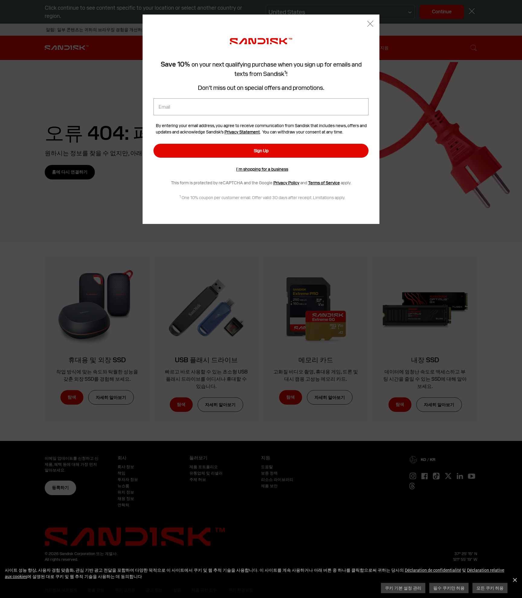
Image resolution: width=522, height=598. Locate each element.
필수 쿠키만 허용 (449, 588)
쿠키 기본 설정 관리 (403, 588)
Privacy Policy (286, 183)
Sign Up (261, 150)
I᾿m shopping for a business (262, 169)
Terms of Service (324, 183)
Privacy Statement (242, 132)
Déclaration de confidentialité (433, 570)
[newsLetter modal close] (370, 24)
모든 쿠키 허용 (490, 588)
